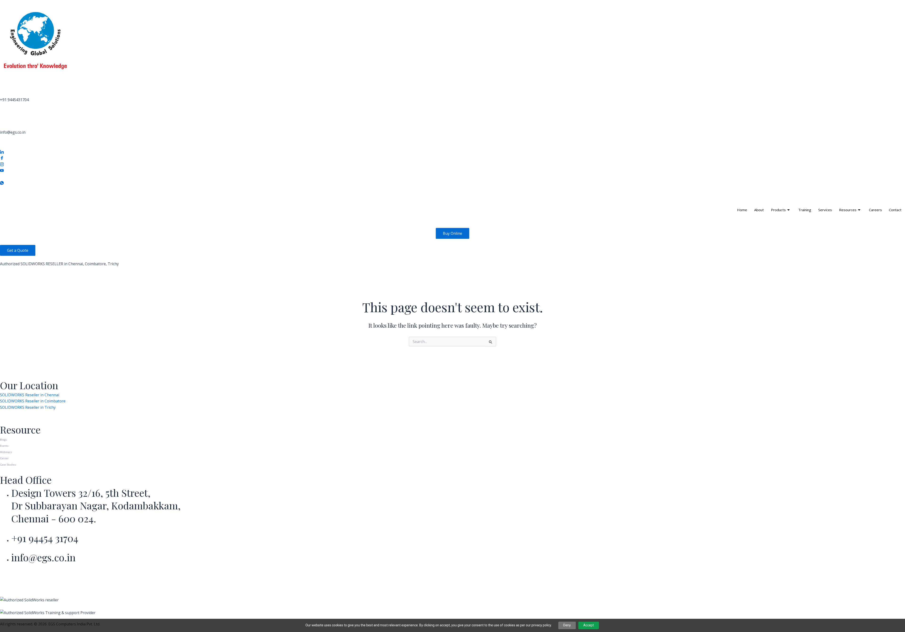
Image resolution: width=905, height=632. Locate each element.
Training (804, 209)
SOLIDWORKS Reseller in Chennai (29, 394)
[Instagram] (452, 164)
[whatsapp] (452, 182)
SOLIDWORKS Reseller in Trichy (28, 407)
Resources (847, 209)
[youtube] (452, 170)
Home (742, 209)
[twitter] (452, 176)
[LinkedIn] (452, 151)
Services (825, 209)
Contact (895, 209)
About (759, 209)
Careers (875, 209)
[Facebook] (452, 158)
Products (778, 209)
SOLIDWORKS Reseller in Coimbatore (33, 401)
